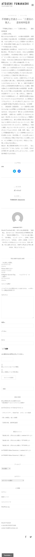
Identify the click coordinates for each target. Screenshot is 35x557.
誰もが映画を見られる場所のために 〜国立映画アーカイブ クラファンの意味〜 (16, 402)
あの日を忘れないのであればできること (12, 407)
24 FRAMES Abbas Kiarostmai (9, 450)
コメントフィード (6, 502)
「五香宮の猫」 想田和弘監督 (9, 422)
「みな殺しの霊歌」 (7, 262)
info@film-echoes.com (12, 528)
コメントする (23, 15)
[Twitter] (31, 537)
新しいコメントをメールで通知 (9, 367)
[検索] (31, 388)
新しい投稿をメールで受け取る (9, 372)
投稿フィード (5, 497)
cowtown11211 (17, 227)
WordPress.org (5, 507)
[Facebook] (26, 537)
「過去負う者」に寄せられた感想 (10, 435)
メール (3, 331)
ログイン (3, 492)
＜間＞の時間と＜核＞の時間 (9, 417)
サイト (3, 340)
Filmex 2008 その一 (7, 268)
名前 (3, 322)
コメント (4, 295)
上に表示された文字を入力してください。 (12, 354)
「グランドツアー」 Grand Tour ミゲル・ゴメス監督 (16, 412)
